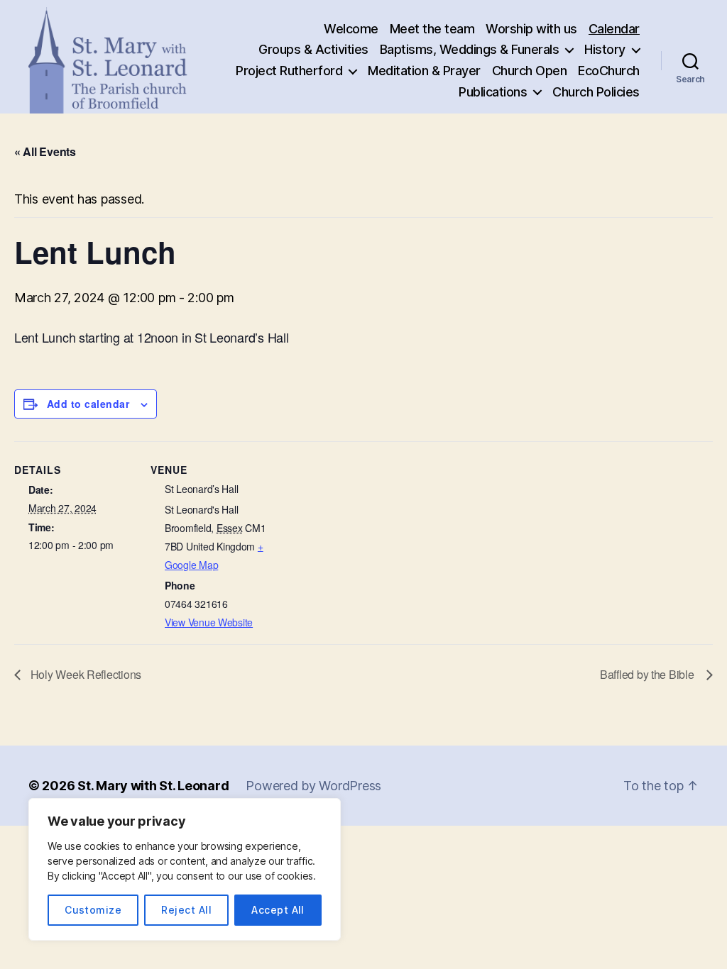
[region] (184, 869)
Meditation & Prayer (424, 70)
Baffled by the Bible (649, 674)
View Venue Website (209, 622)
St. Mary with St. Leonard (153, 785)
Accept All (278, 910)
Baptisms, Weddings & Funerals (469, 49)
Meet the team (432, 28)
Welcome (351, 28)
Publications (493, 91)
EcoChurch (609, 70)
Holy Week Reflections (84, 674)
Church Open (529, 70)
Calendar (614, 28)
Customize (93, 910)
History (604, 49)
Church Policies (596, 91)
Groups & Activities (313, 49)
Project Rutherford (289, 70)
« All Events (45, 151)
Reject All (186, 910)
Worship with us (531, 28)
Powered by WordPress (313, 785)
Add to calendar (88, 404)
